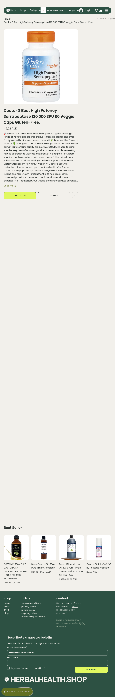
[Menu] (106, 10)
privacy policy (28, 606)
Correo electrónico (17, 647)
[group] (57, 559)
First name (12, 657)
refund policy (28, 609)
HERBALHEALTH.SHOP (48, 679)
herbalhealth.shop (55, 10)
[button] (36, 10)
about (7, 606)
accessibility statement (33, 616)
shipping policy (29, 613)
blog (6, 613)
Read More (10, 186)
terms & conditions (31, 603)
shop (6, 609)
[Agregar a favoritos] (75, 195)
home (7, 603)
